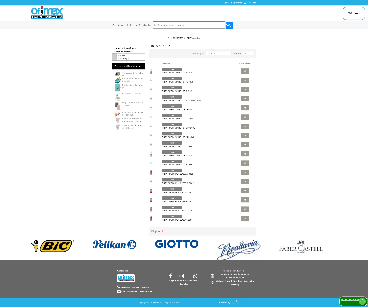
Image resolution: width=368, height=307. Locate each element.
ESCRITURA (178, 38)
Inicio (119, 24)
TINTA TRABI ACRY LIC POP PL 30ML (177, 145)
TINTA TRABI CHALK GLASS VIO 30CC (178, 181)
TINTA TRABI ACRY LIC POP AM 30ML (177, 71)
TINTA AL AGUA (194, 38)
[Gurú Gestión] (236, 302)
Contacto (145, 24)
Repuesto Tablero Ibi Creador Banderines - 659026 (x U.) (136, 120)
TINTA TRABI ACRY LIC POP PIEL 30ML (178, 135)
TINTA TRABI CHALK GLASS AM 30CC (177, 172)
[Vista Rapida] (245, 71)
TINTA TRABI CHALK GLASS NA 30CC (177, 200)
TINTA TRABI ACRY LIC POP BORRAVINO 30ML (181, 99)
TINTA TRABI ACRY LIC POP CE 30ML (177, 108)
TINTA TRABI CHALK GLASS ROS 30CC (178, 209)
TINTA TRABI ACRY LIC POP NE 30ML (177, 117)
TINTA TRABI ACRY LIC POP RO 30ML (177, 154)
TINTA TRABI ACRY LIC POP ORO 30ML (178, 126)
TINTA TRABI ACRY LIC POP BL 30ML (177, 89)
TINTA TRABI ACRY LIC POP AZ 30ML (177, 80)
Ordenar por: (198, 53)
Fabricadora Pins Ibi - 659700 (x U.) (138, 93)
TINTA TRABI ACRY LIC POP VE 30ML (177, 163)
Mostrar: (237, 53)
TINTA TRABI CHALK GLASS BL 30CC (177, 191)
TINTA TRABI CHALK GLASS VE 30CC (177, 218)
